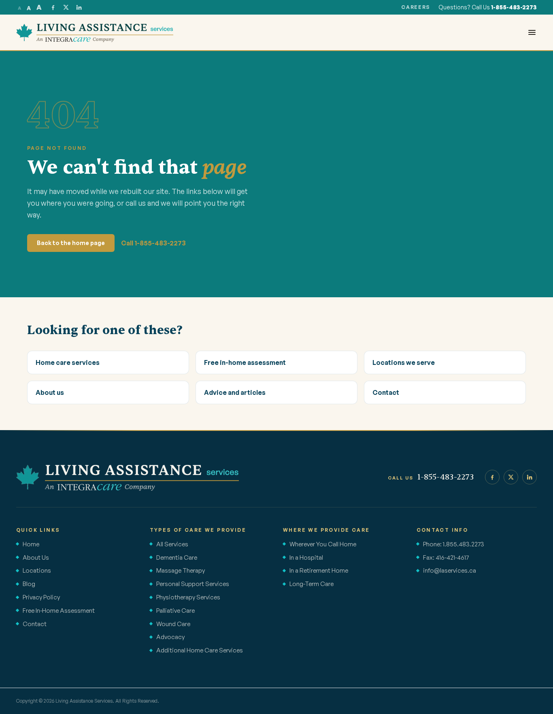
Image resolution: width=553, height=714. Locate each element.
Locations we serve (403, 362)
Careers (415, 7)
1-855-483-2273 (514, 7)
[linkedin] (79, 7)
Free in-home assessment (245, 362)
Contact (385, 392)
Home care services (68, 362)
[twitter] (66, 7)
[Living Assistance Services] (127, 477)
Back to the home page (71, 242)
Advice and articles (235, 392)
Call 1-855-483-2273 (153, 243)
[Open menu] (532, 32)
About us (50, 392)
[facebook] (53, 7)
